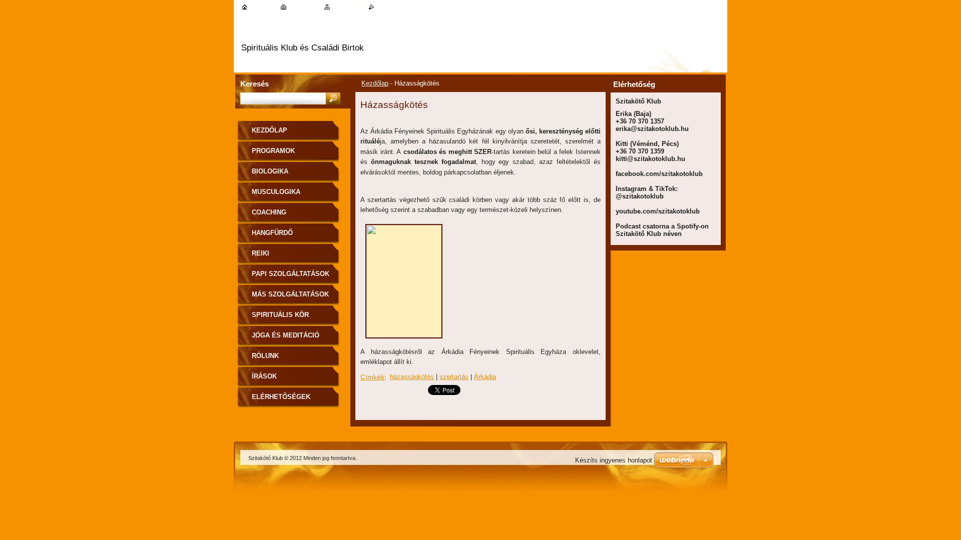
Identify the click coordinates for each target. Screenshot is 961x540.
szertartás (453, 376)
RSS (380, 6)
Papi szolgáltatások (290, 274)
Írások (264, 376)
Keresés (254, 84)
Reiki (260, 253)
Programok (273, 150)
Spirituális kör (280, 314)
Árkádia (485, 376)
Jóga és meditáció (285, 335)
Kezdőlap (374, 83)
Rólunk (265, 356)
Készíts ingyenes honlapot (613, 460)
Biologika (270, 171)
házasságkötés (412, 376)
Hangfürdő (272, 232)
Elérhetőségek (281, 396)
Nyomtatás (303, 6)
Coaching (269, 212)
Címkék (372, 377)
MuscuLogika (276, 192)
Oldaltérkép (347, 6)
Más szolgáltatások (290, 294)
